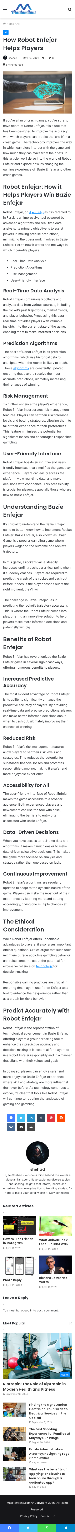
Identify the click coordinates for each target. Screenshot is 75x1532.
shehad (13, 57)
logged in (26, 1310)
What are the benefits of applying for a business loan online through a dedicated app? (48, 1476)
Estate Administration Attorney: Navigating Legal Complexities (49, 1453)
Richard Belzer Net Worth (53, 1280)
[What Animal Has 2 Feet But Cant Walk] (55, 1226)
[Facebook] (11, 1118)
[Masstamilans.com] (23, 9)
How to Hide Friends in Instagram (18, 1241)
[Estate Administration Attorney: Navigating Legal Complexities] (14, 1454)
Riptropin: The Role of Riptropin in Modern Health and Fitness (34, 1386)
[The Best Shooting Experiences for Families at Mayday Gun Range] (14, 1434)
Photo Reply (12, 1280)
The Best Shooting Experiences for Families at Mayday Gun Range (49, 1433)
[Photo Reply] (19, 1266)
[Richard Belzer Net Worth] (55, 1265)
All (18, 23)
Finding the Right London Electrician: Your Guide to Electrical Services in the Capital (48, 1411)
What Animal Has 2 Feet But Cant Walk (53, 1242)
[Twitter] (21, 1118)
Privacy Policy (29, 1516)
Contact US (47, 1516)
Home (10, 23)
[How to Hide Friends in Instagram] (19, 1225)
